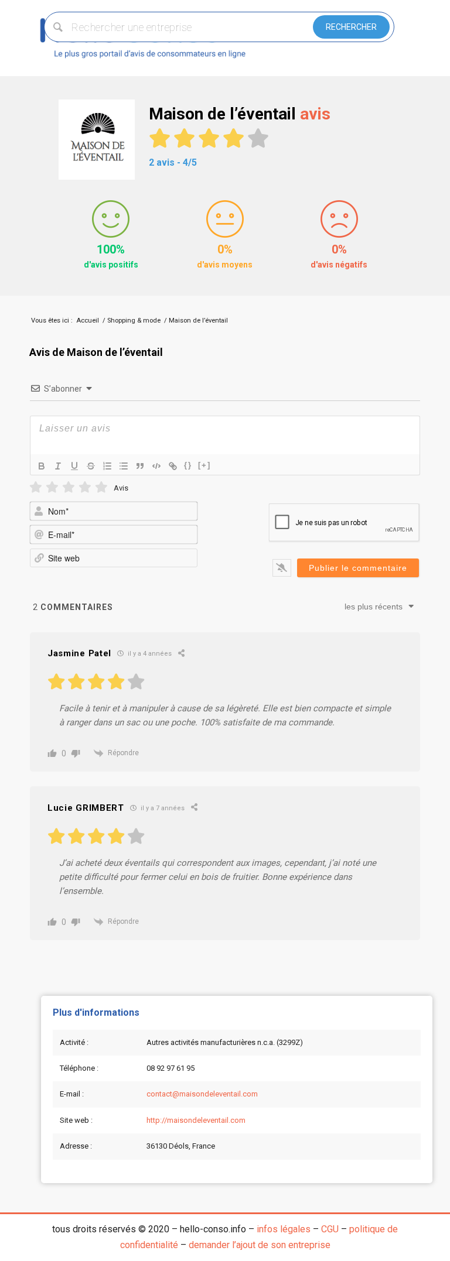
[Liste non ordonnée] (123, 466)
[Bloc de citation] (140, 466)
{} (188, 465)
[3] (68, 487)
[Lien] (173, 466)
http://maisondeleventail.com (196, 1120)
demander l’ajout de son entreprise (259, 1244)
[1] (36, 487)
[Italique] (58, 466)
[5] (101, 487)
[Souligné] (74, 466)
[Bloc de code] (156, 466)
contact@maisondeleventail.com (202, 1093)
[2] (52, 487)
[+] (204, 465)
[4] (85, 487)
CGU (330, 1229)
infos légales (284, 1229)
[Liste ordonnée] (107, 466)
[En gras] (41, 466)
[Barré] (91, 466)
